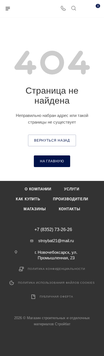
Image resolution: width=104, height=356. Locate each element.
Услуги (71, 189)
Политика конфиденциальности (56, 268)
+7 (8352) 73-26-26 (53, 229)
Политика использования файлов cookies (56, 282)
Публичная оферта (56, 296)
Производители (70, 199)
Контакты (69, 209)
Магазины (35, 209)
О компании (38, 189)
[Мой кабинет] (84, 8)
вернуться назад (52, 140)
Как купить (28, 199)
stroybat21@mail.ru (56, 240)
